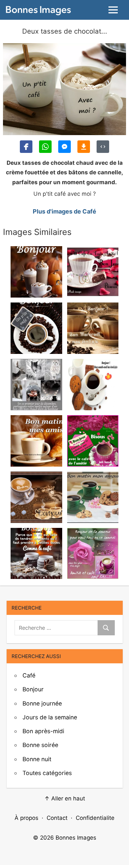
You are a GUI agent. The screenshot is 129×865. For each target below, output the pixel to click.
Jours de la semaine (49, 717)
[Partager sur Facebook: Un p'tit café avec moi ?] (26, 146)
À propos (26, 818)
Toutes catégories (47, 772)
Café (28, 675)
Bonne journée (42, 703)
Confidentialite (95, 818)
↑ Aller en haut (64, 798)
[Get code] (103, 146)
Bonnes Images (76, 837)
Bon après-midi (43, 731)
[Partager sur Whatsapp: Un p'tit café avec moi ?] (45, 146)
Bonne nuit (36, 759)
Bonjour (33, 689)
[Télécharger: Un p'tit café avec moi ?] (83, 146)
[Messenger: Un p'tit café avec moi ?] (64, 146)
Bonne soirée (40, 744)
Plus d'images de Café (64, 211)
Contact (57, 818)
